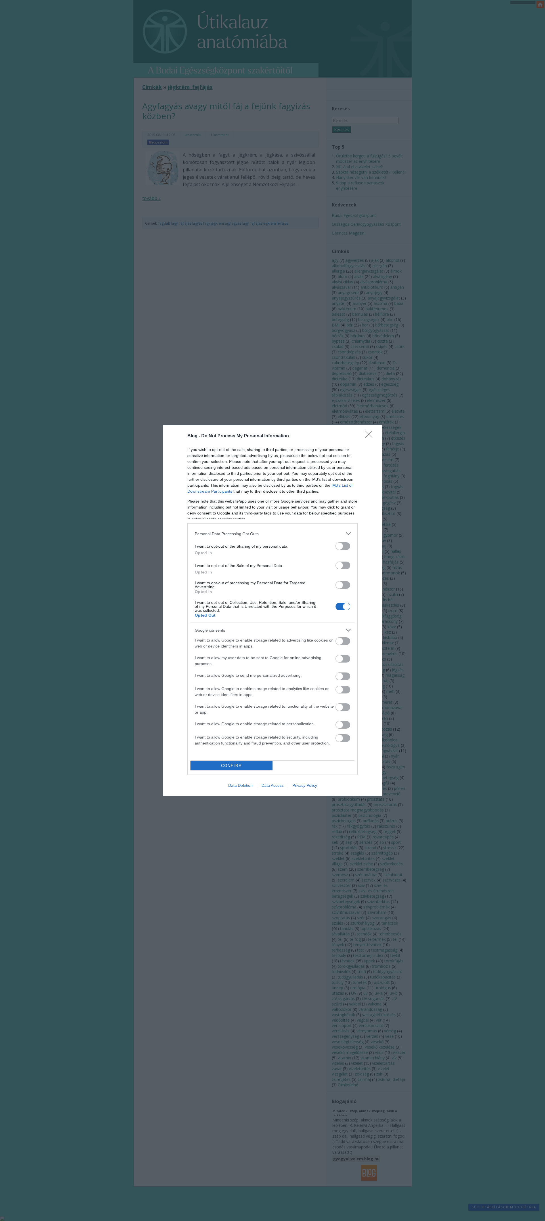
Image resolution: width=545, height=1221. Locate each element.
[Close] (370, 436)
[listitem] (272, 534)
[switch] (343, 546)
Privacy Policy (304, 785)
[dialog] (272, 610)
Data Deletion (240, 785)
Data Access (272, 785)
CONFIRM (231, 766)
